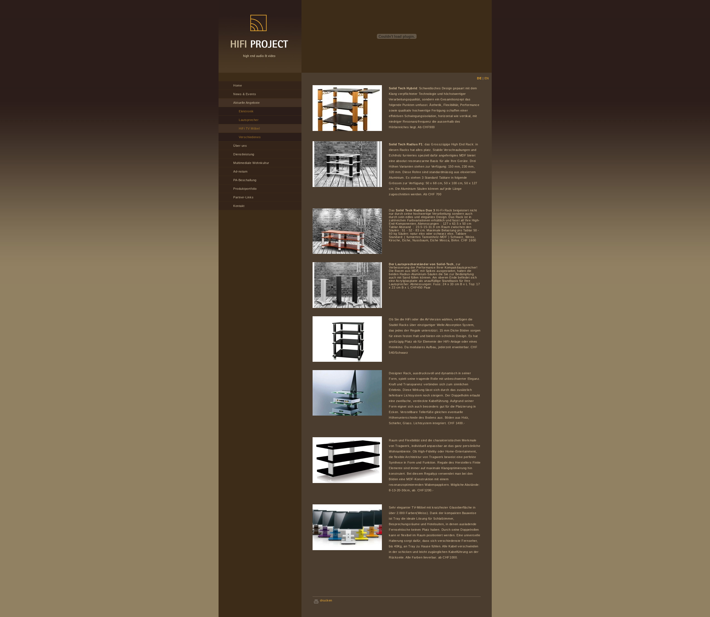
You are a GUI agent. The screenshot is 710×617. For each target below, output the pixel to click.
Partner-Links (243, 197)
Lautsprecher (249, 120)
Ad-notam (240, 171)
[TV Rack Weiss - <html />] (347, 549)
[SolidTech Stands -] (347, 306)
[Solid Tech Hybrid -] (347, 130)
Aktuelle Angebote (246, 102)
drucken (326, 600)
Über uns (240, 145)
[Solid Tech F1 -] (347, 186)
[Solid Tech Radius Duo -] (347, 252)
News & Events (244, 94)
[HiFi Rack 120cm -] (347, 482)
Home (237, 85)
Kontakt (239, 206)
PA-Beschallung (245, 180)
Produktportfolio (245, 188)
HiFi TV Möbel (249, 128)
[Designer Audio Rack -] (347, 414)
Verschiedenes (250, 137)
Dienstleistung (243, 154)
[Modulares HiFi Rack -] (347, 360)
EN (487, 78)
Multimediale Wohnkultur (251, 163)
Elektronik (246, 111)
